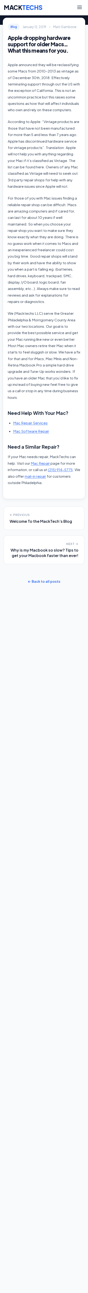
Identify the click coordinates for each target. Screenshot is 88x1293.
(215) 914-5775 (60, 469)
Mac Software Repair (31, 431)
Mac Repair (40, 463)
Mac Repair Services (30, 423)
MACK (23, 7)
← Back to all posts (44, 581)
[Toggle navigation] (79, 8)
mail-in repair (35, 476)
